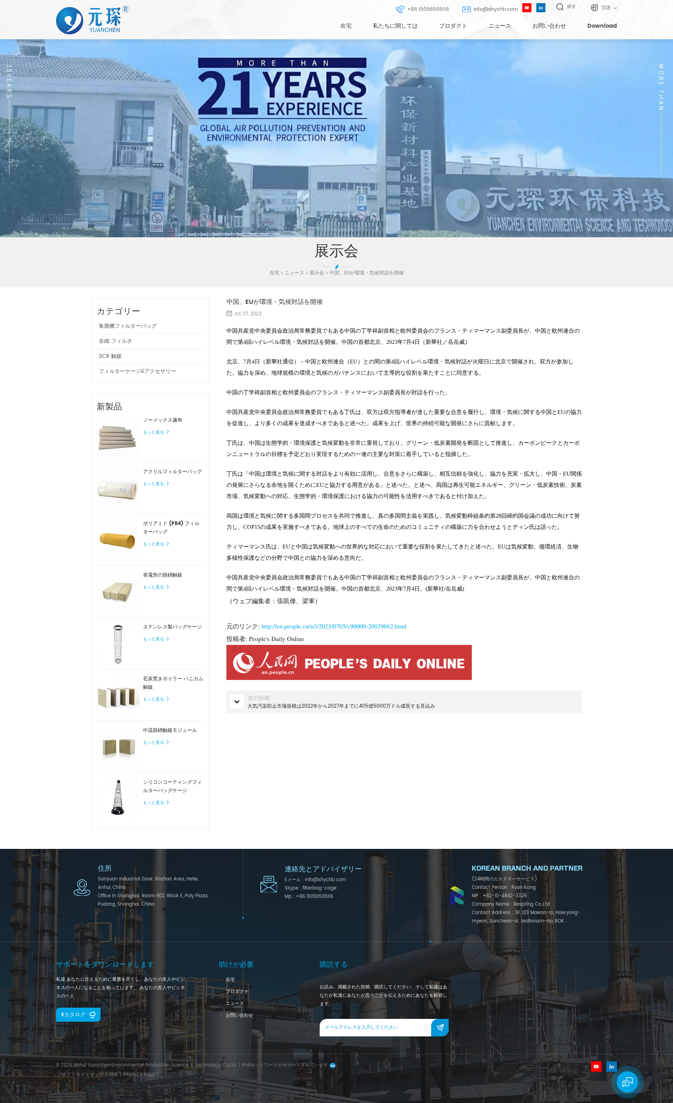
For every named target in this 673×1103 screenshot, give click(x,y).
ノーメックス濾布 (162, 420)
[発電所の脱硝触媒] (118, 592)
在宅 (346, 25)
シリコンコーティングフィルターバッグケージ (172, 786)
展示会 (317, 273)
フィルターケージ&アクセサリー (137, 371)
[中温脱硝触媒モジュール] (118, 747)
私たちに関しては (395, 25)
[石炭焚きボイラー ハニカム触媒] (118, 696)
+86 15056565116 (428, 9)
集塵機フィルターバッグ (128, 326)
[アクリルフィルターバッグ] (118, 489)
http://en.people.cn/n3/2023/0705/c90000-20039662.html (334, 626)
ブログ (63, 1074)
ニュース (500, 25)
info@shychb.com (496, 9)
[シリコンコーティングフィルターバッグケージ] (118, 799)
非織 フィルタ (115, 341)
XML (113, 1074)
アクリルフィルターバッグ (172, 472)
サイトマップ (89, 1074)
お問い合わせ (549, 25)
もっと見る (153, 432)
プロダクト (453, 25)
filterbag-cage (319, 888)
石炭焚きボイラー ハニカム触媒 (173, 683)
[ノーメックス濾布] (118, 437)
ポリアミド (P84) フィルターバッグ (171, 527)
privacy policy (141, 1074)
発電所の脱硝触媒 (162, 575)
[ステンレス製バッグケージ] (118, 644)
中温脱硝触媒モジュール (170, 730)
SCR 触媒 (110, 356)
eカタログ (73, 1014)
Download (602, 25)
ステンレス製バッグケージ (172, 627)
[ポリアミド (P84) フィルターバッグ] (118, 540)
